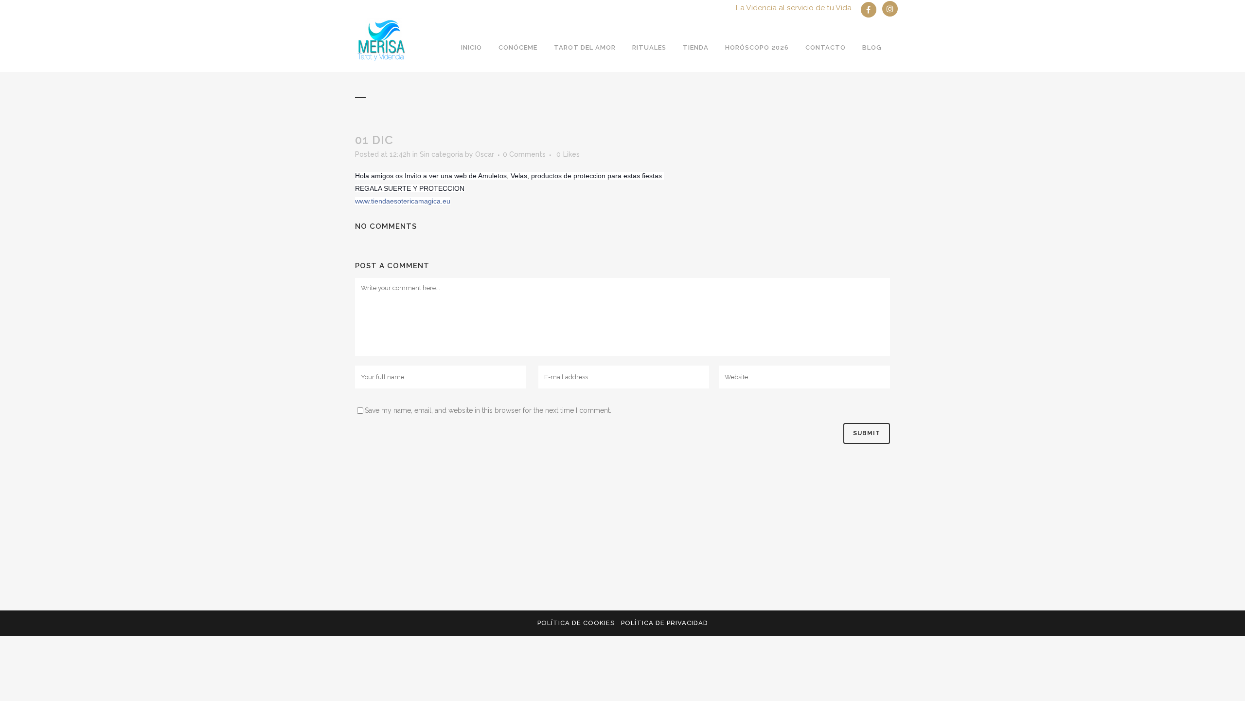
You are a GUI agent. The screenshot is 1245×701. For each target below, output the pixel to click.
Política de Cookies (576, 623)
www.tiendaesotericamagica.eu (402, 201)
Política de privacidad (664, 623)
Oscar (484, 154)
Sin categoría (441, 154)
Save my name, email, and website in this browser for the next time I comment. (488, 410)
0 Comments (524, 154)
